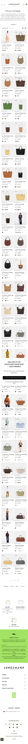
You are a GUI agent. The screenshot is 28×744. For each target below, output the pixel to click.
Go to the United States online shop (14, 377)
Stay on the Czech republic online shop (14, 382)
